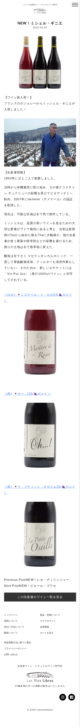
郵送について (10, 633)
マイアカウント (48, 621)
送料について (10, 621)
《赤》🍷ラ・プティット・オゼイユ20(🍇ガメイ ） (39, 489)
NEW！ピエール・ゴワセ (30, 585)
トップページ (10, 615)
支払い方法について (14, 627)
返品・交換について (50, 615)
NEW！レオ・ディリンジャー (36, 579)
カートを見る (46, 633)
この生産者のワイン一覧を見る (40, 597)
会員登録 (44, 627)
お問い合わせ (10, 654)
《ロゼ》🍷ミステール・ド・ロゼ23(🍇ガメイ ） (38, 297)
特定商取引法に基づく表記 (17, 642)
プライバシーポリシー (15, 648)
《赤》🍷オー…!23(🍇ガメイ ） (28, 393)
